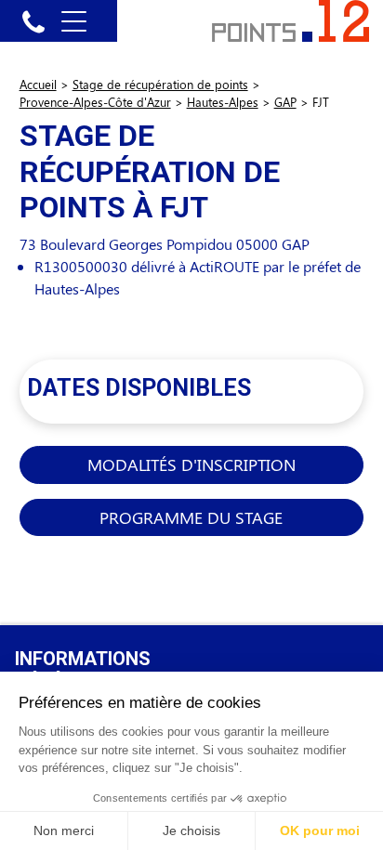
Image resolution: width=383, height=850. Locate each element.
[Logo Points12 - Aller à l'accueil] (290, 19)
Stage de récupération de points (160, 84)
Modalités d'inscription (191, 464)
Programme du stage (191, 517)
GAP (285, 102)
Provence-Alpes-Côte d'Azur (95, 102)
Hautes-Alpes (222, 102)
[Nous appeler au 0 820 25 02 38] (33, 21)
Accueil (38, 84)
